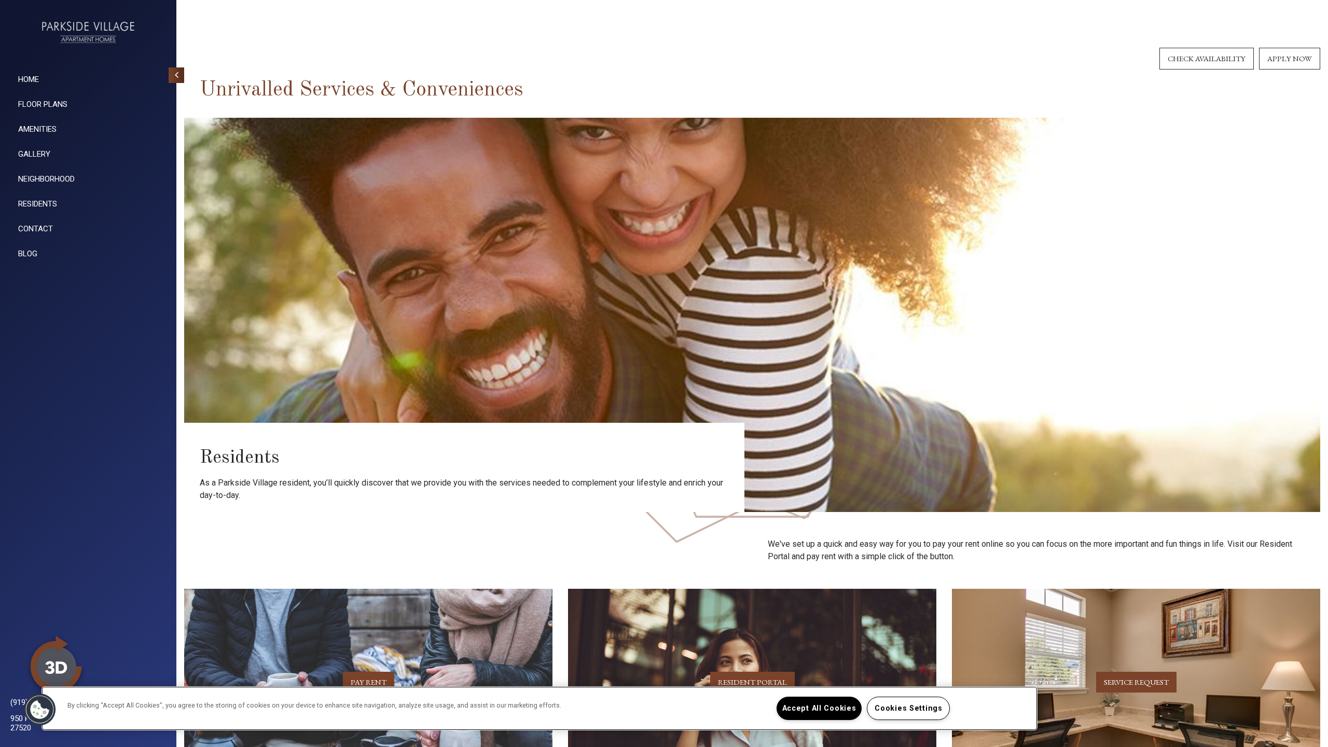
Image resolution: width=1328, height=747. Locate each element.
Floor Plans (42, 104)
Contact (35, 228)
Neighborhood (46, 179)
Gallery (34, 154)
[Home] (88, 32)
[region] (540, 708)
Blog (27, 253)
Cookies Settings (909, 708)
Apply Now (1289, 58)
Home (28, 79)
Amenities (37, 129)
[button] (40, 709)
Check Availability (1207, 58)
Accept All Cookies (819, 708)
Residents (37, 204)
